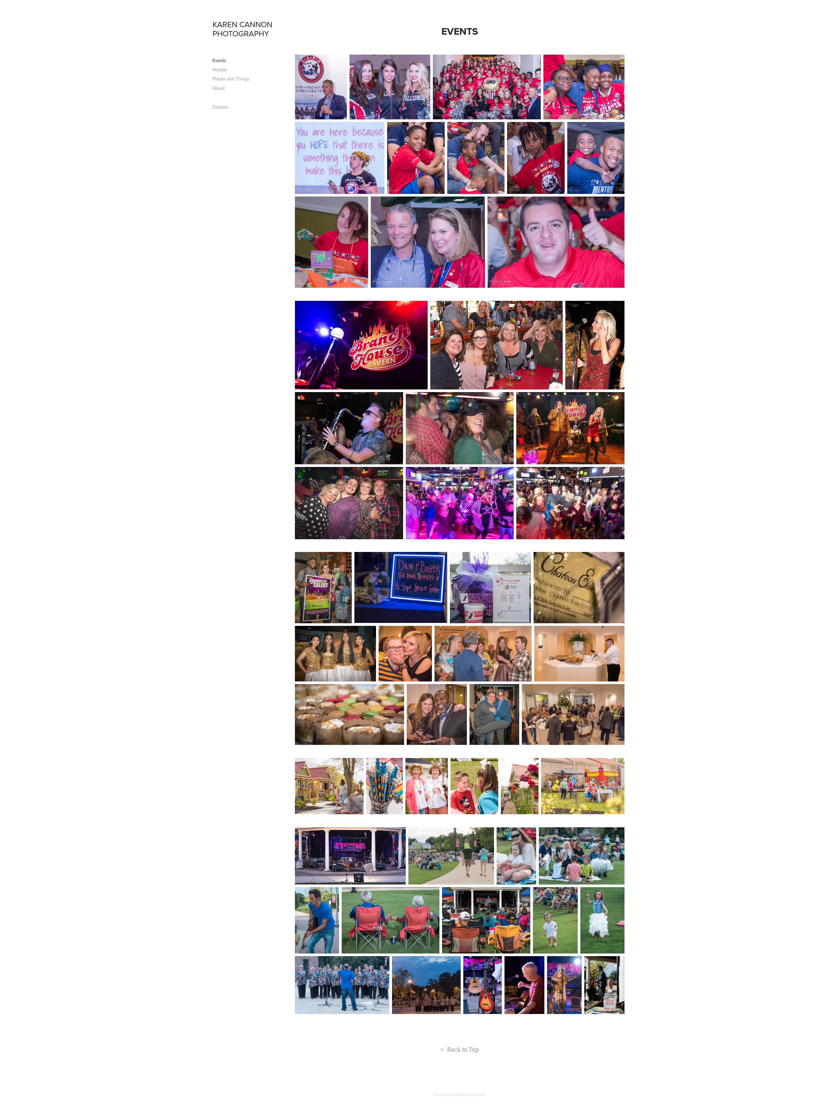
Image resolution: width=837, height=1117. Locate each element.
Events (219, 60)
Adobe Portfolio (471, 1094)
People (220, 69)
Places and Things (231, 79)
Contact (220, 107)
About (219, 88)
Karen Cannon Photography (243, 29)
